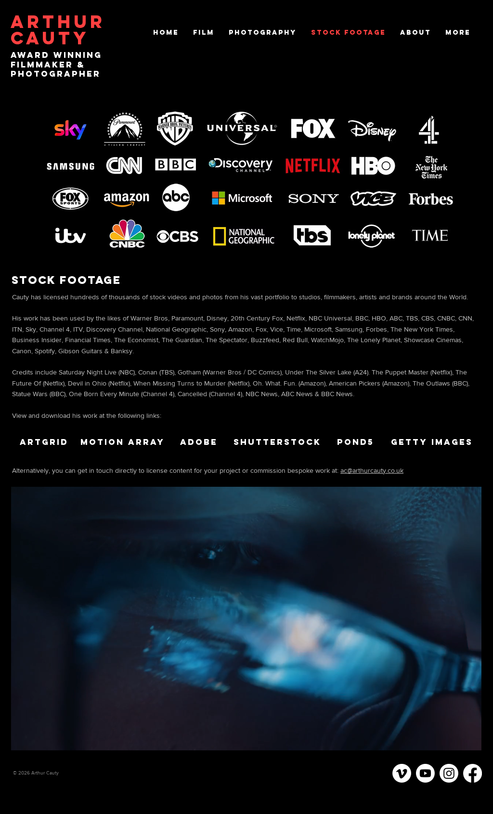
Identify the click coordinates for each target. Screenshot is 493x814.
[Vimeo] (401, 773)
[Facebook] (472, 773)
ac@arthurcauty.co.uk (371, 470)
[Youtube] (425, 773)
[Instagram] (449, 773)
